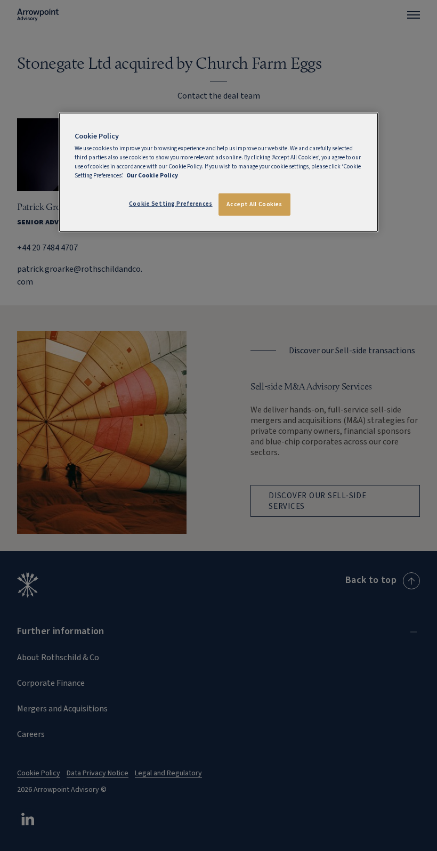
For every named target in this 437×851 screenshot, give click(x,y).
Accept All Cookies (254, 204)
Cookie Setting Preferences (171, 203)
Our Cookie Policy (152, 175)
